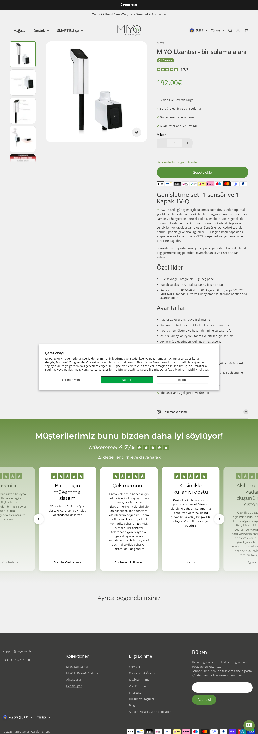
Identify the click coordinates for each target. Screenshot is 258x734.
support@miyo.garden (18, 651)
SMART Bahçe (68, 30)
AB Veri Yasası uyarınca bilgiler (150, 712)
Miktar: (161, 135)
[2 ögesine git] (23, 82)
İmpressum (136, 692)
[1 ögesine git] (23, 54)
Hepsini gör (74, 686)
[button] (39, 519)
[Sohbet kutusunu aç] (249, 725)
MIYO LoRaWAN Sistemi (82, 673)
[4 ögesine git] (23, 139)
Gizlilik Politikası (199, 369)
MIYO (160, 43)
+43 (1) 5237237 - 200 (17, 660)
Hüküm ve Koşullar (141, 699)
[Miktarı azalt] (162, 143)
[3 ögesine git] (23, 111)
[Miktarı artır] (187, 143)
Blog (132, 705)
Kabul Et (127, 380)
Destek (39, 30)
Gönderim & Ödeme (142, 673)
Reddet (183, 380)
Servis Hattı (136, 667)
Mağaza (19, 30)
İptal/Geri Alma (139, 679)
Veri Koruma (137, 686)
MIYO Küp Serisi (77, 667)
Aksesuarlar (74, 679)
